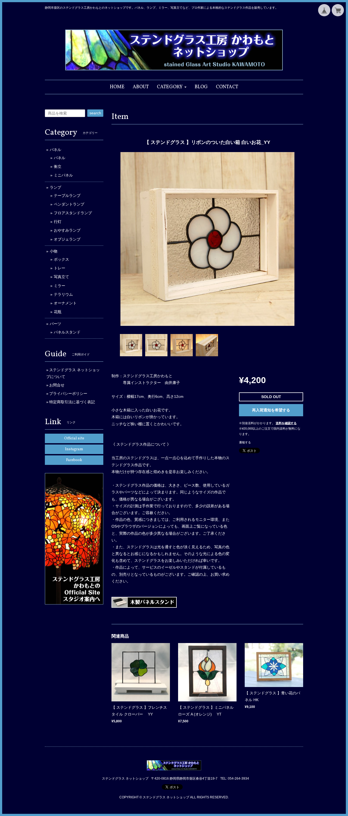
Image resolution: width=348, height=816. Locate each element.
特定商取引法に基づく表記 (72, 402)
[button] (172, 87)
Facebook (74, 460)
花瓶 (57, 312)
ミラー (59, 285)
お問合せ (56, 385)
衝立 (57, 166)
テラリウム (63, 294)
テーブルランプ (67, 195)
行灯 (57, 221)
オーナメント (65, 303)
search (95, 113)
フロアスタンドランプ (73, 213)
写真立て (61, 277)
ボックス (61, 259)
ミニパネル (63, 175)
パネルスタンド (67, 332)
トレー (59, 268)
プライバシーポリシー (68, 393)
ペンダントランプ (69, 204)
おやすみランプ (67, 230)
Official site (74, 438)
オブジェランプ (67, 239)
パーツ (55, 324)
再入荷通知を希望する (271, 410)
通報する (245, 442)
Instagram (74, 449)
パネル (55, 149)
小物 (53, 251)
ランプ (55, 187)
